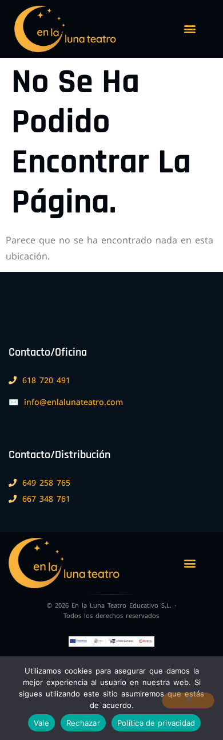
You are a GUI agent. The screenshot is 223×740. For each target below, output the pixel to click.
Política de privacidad (156, 722)
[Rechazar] (188, 700)
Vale (41, 722)
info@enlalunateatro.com (73, 401)
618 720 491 (46, 380)
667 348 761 (46, 498)
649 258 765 (46, 482)
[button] (189, 28)
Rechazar (83, 722)
